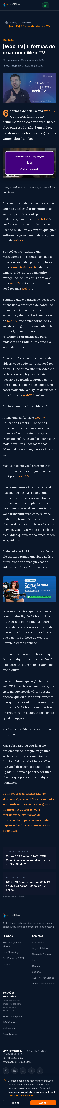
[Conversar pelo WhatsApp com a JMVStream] (45, 5)
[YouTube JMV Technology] (23, 1070)
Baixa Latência (10, 1034)
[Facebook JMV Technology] (31, 1070)
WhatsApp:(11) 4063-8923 (17, 1061)
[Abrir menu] (53, 5)
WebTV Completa (12, 1016)
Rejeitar (15, 1102)
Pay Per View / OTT (13, 958)
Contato (36, 966)
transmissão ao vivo (24, 267)
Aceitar (43, 1102)
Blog (14, 22)
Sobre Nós (38, 942)
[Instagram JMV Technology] (6, 1070)
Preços (6, 964)
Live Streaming (11, 952)
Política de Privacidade (20, 1095)
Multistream (9, 1028)
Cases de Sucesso (42, 954)
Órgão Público (40, 948)
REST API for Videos (43, 977)
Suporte (36, 971)
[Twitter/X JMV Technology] (40, 1070)
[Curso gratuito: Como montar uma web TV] (29, 589)
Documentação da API (44, 983)
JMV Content (10, 1022)
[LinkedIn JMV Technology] (14, 1070)
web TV (49, 111)
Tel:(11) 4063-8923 (13, 1057)
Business (26, 22)
